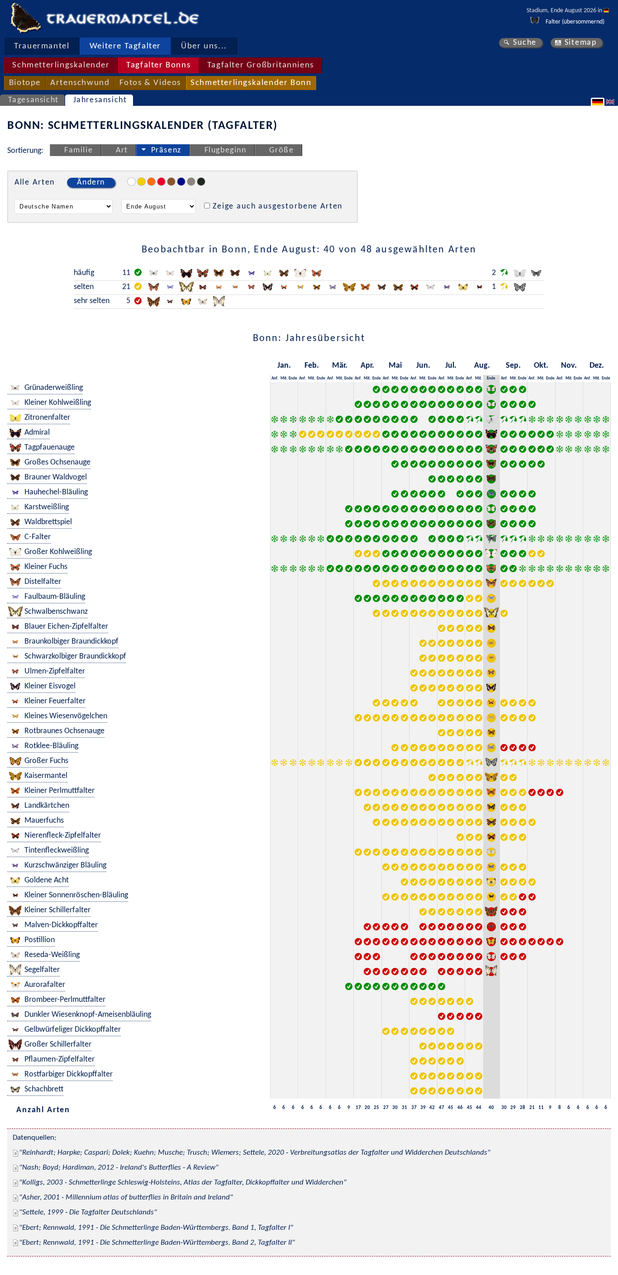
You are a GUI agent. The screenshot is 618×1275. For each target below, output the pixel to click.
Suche (525, 43)
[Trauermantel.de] (25, 18)
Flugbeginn (225, 150)
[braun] (171, 181)
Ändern (91, 182)
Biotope (25, 83)
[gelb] (141, 181)
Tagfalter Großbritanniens (260, 65)
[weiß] (131, 181)
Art (122, 150)
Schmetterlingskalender (60, 65)
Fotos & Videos (150, 83)
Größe (281, 150)
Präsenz (166, 150)
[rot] (161, 181)
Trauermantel (41, 46)
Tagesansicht (33, 100)
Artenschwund (79, 83)
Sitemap (581, 43)
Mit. (283, 378)
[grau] (191, 181)
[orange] (151, 181)
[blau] (181, 181)
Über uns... (204, 46)
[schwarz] (201, 181)
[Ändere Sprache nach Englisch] (611, 102)
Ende (293, 378)
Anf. (274, 378)
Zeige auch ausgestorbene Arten (277, 206)
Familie (78, 150)
